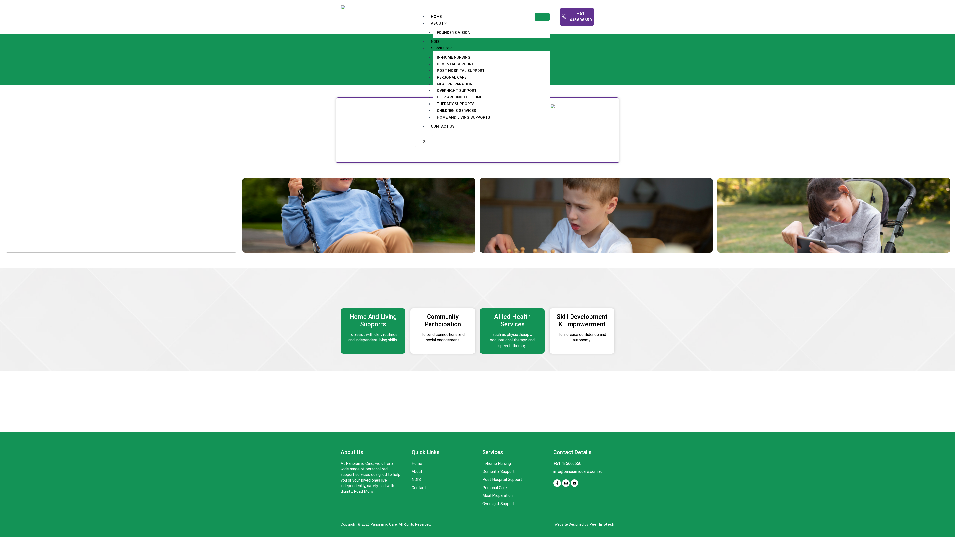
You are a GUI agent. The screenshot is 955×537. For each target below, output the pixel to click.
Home (436, 16)
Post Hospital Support (461, 70)
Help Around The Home (459, 97)
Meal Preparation (455, 84)
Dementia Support (455, 64)
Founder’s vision (453, 32)
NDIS (435, 41)
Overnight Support (457, 91)
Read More (363, 491)
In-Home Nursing (453, 57)
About (437, 23)
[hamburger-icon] (542, 17)
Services (439, 48)
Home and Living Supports (463, 117)
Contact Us (443, 126)
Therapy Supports (456, 104)
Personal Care (451, 77)
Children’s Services (456, 110)
